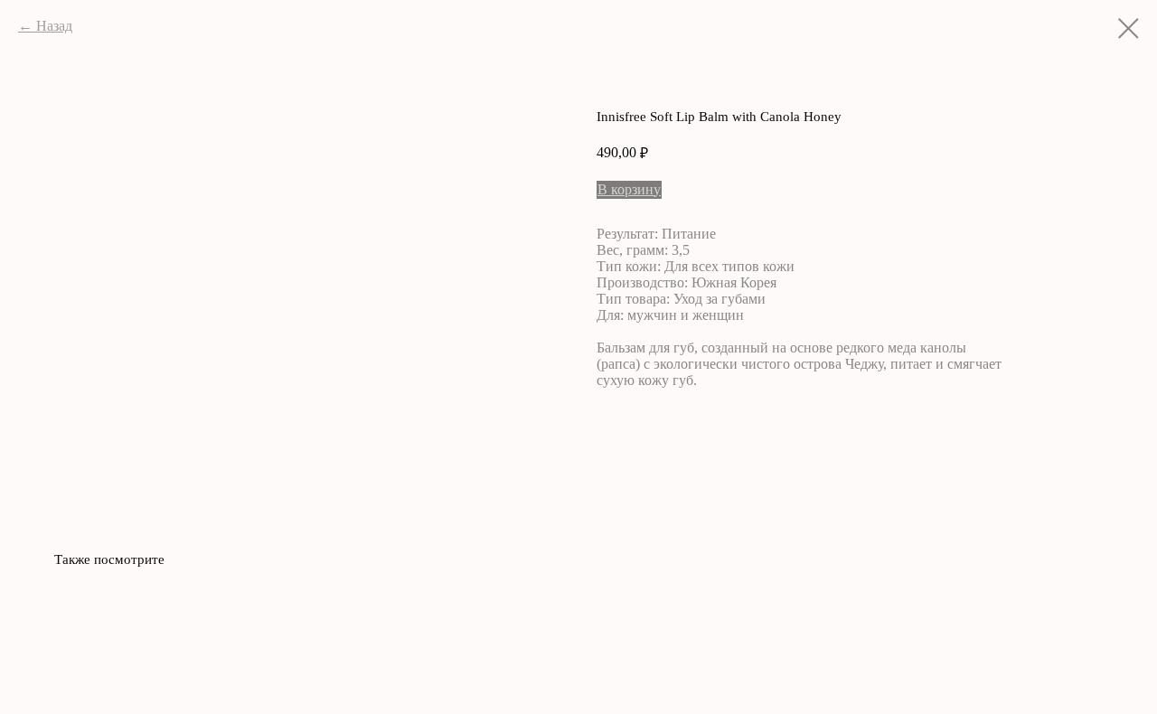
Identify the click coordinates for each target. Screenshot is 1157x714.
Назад (54, 25)
